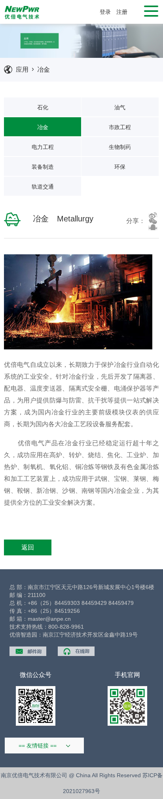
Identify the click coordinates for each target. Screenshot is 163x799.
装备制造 (43, 167)
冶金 (43, 69)
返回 (27, 547)
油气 (119, 107)
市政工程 (120, 127)
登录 (105, 12)
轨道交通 (43, 186)
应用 (22, 69)
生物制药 (120, 147)
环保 (119, 167)
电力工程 (43, 147)
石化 (42, 107)
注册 (121, 12)
